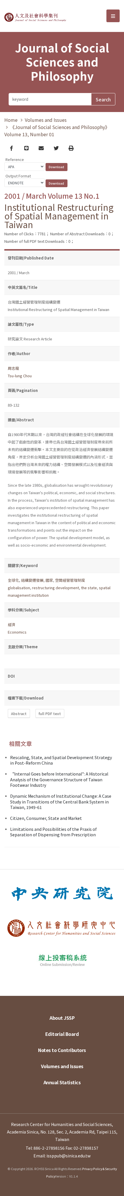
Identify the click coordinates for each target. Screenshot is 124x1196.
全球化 (13, 580)
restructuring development (55, 587)
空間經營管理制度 (70, 580)
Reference (14, 159)
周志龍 (13, 368)
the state (89, 587)
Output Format (18, 176)
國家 (49, 580)
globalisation (19, 587)
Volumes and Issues (46, 119)
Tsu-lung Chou (20, 375)
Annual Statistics (62, 1082)
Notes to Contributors (62, 1050)
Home (11, 119)
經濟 (11, 624)
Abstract (19, 713)
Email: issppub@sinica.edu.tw (62, 1156)
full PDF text (50, 713)
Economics (17, 632)
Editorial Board (62, 1033)
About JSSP (62, 1017)
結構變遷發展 (32, 580)
